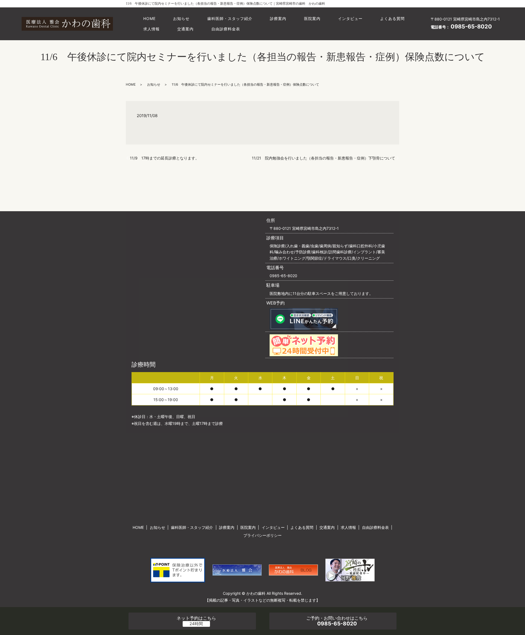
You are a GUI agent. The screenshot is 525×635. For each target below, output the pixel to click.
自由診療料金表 (225, 29)
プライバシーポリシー (262, 535)
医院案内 (312, 18)
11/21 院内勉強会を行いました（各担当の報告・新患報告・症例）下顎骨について (323, 158)
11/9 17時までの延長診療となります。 (164, 158)
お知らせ (181, 18)
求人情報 (151, 29)
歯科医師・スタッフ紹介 (229, 18)
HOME (149, 18)
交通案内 (185, 29)
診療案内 (278, 18)
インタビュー (350, 18)
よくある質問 (392, 18)
